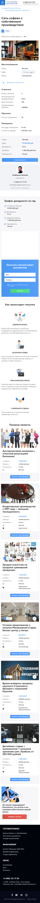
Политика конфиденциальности (14, 899)
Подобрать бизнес (14, 817)
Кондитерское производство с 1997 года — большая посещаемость (19, 509)
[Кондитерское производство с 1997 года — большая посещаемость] (20, 493)
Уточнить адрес (28, 72)
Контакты (6, 870)
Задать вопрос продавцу (20, 188)
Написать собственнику (20, 477)
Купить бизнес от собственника (15, 833)
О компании (7, 865)
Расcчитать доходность (11, 836)
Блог (4, 868)
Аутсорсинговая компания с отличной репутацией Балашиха (19, 454)
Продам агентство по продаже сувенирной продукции (15, 567)
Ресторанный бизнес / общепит (17, 10)
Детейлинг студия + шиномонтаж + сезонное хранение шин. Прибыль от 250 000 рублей (18, 750)
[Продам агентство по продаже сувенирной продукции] (20, 552)
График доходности (20, 160)
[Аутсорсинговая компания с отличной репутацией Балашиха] (20, 438)
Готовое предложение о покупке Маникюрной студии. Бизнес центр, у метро (20, 628)
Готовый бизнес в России (11, 8)
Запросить (20, 291)
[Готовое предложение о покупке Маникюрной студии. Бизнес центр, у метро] (20, 612)
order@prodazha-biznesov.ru (31, 4)
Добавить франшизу (10, 852)
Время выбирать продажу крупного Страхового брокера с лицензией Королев (18, 687)
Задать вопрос (32, 899)
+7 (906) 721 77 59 (29, 2)
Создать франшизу (10, 854)
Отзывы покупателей (11, 838)
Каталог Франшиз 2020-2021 (13, 849)
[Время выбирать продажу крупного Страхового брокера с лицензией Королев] (20, 670)
